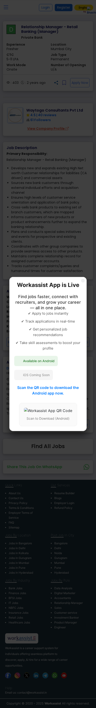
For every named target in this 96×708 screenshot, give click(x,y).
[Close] (83, 281)
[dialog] (48, 354)
